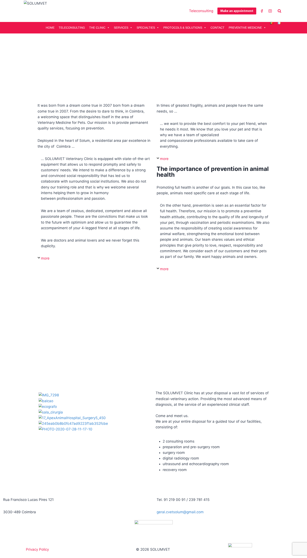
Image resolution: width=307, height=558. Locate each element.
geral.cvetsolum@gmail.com (180, 512)
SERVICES (121, 27)
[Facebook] (261, 11)
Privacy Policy (37, 549)
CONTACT (218, 27)
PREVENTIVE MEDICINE (245, 27)
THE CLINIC (97, 27)
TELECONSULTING (72, 27)
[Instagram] (270, 11)
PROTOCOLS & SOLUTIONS (182, 27)
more (45, 258)
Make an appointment (236, 11)
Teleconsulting (201, 11)
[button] (94, 435)
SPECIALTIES (146, 27)
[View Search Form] (279, 11)
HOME (50, 27)
